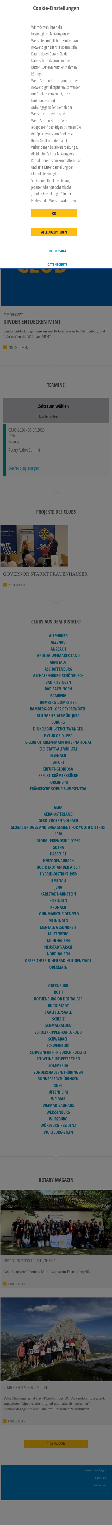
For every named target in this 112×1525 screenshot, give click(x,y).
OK (54, 213)
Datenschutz (57, 264)
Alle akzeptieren (54, 232)
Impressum (57, 251)
